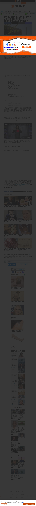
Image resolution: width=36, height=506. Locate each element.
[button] (18, 253)
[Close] (35, 501)
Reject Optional (32, 504)
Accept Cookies (26, 504)
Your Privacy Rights (4, 504)
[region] (18, 503)
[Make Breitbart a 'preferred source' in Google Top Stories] (18, 45)
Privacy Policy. (24, 502)
